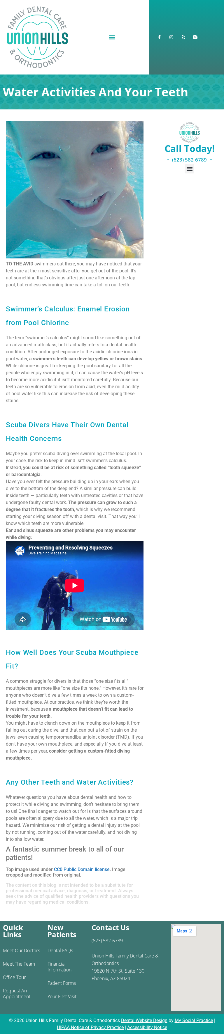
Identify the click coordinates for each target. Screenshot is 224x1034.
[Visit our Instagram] (171, 37)
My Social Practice (194, 1020)
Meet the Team (19, 964)
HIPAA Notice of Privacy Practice (90, 1027)
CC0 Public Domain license (82, 869)
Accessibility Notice (147, 1027)
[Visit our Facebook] (159, 37)
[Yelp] (183, 37)
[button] (112, 37)
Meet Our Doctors (21, 950)
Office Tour (14, 977)
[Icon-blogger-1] (195, 37)
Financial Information (59, 967)
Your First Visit (62, 996)
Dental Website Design (144, 1020)
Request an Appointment (16, 993)
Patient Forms (62, 983)
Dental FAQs (60, 950)
